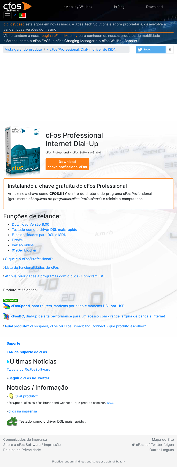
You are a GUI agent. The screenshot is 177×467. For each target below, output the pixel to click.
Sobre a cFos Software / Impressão (32, 444)
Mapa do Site (163, 439)
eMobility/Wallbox (78, 7)
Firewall (18, 240)
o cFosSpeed (14, 24)
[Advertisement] (88, 88)
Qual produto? (26, 396)
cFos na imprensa (22, 411)
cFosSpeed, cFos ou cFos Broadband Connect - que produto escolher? (75, 326)
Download (154, 7)
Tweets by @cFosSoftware (28, 369)
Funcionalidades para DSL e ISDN (39, 235)
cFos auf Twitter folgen (154, 444)
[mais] (110, 403)
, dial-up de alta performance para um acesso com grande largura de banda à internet (88, 316)
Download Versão (30, 224)
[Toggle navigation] (7, 15)
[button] (151, 49)
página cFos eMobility (59, 35)
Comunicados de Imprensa (25, 439)
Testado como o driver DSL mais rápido (44, 229)
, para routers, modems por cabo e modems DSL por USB (67, 306)
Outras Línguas (161, 450)
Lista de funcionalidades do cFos (32, 267)
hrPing (119, 7)
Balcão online (23, 245)
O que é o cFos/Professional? (29, 259)
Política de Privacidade (22, 450)
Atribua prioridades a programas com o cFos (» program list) (55, 276)
